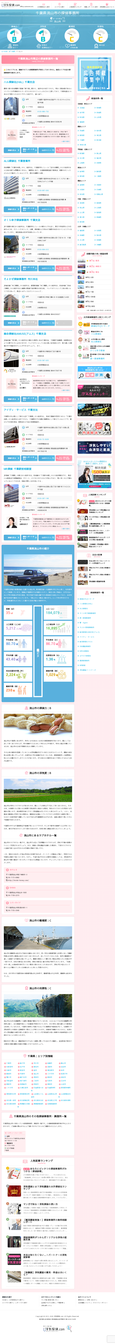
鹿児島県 (83, 244)
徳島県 (98, 212)
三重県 (98, 176)
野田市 (36, 1067)
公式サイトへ (47, 150)
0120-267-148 (43, 498)
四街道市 (9, 1081)
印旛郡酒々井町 (37, 1089)
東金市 (22, 1070)
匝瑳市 (36, 1084)
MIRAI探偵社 (84, 651)
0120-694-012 (43, 249)
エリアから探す (7, 1303)
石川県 (82, 158)
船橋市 (49, 1063)
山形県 (98, 117)
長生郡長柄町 (66, 1100)
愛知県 (82, 176)
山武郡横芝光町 (64, 1095)
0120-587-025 (43, 360)
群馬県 (82, 135)
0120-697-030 (43, 190)
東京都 (98, 140)
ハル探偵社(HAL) (19, 82)
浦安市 (63, 1077)
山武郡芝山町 (52, 1094)
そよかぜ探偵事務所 (21, 279)
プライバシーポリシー (100, 1303)
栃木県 (98, 130)
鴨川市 (8, 1077)
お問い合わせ (91, 1300)
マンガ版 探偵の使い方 (49, 1300)
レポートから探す (21, 1303)
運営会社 (81, 1300)
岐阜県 (82, 171)
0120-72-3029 (43, 439)
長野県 (98, 163)
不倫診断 (60, 1303)
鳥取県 (82, 203)
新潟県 (82, 153)
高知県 (82, 222)
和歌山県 (99, 194)
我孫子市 (64, 1074)
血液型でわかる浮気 (48, 1303)
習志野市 (50, 1070)
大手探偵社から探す (16, 1300)
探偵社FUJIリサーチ (87, 599)
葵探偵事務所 (84, 660)
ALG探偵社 (17, 161)
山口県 (82, 212)
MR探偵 (18, 468)
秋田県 (82, 117)
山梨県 (82, 163)
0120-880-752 (43, 111)
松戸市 (22, 1067)
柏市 (62, 1070)
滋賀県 (82, 185)
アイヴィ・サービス (21, 409)
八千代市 (50, 1074)
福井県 (98, 158)
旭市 (35, 1070)
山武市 (63, 1084)
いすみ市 (9, 1087)
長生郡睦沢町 (25, 1100)
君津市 (36, 1077)
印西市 (49, 1081)
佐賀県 (98, 230)
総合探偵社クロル (86, 641)
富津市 (49, 1077)
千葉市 (8, 1063)
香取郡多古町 (11, 1094)
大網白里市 (24, 1087)
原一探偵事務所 (85, 618)
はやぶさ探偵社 (85, 656)
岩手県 (82, 112)
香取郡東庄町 (25, 1094)
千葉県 (82, 140)
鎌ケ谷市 (23, 1077)
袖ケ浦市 (23, 1081)
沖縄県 (98, 244)
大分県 (82, 240)
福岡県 (82, 230)
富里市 (8, 1084)
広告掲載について (84, 1303)
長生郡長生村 (38, 1100)
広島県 (98, 207)
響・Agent (84, 622)
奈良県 (82, 194)
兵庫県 (98, 189)
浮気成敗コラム (46, 1305)
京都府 (98, 185)
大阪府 (82, 189)
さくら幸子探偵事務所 (22, 220)
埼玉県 (98, 135)
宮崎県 (98, 240)
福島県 (82, 122)
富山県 (98, 153)
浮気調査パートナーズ (88, 670)
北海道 (82, 108)
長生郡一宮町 (11, 1100)
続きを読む (66, 141)
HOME (4, 1300)
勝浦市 (8, 1074)
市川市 (36, 1063)
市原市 (22, 1074)
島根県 (98, 203)
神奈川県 (83, 145)
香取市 (49, 1084)
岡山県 (82, 207)
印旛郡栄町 (51, 1087)
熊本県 (98, 235)
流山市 (36, 1074)
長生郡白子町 (52, 1100)
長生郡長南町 (11, 1104)
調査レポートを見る (28, 150)
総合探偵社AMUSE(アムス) (25, 333)
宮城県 (98, 112)
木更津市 (9, 1067)
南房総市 (23, 1084)
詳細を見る (12, 150)
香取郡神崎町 (66, 1087)
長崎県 (82, 235)
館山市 (63, 1063)
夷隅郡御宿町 (38, 1104)
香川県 (82, 217)
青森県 (98, 108)
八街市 (36, 1081)
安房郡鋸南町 (52, 1104)
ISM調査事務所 (85, 646)
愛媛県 (98, 217)
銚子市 (22, 1063)
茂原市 (49, 1067)
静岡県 (98, 171)
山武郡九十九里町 (37, 1095)
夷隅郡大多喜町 (24, 1105)
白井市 (63, 1081)
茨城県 (82, 130)
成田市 (63, 1067)
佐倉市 (8, 1070)
